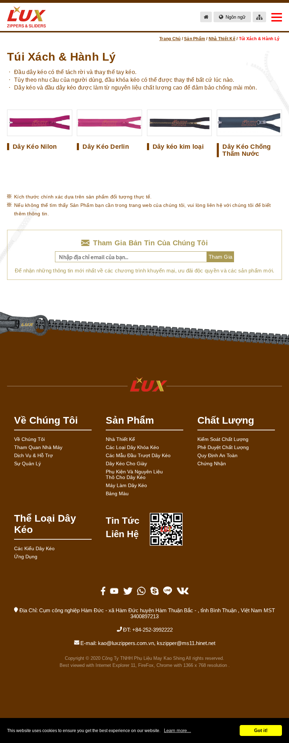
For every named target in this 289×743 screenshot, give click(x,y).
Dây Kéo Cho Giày (126, 463)
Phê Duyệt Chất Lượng (223, 447)
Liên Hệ (122, 534)
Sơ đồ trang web (259, 17)
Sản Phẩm (194, 38)
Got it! (261, 730)
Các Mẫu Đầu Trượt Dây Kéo (138, 455)
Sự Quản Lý (27, 463)
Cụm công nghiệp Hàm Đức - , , (157, 613)
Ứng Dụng (25, 556)
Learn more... (177, 730)
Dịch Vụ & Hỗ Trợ (33, 455)
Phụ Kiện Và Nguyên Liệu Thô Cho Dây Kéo (134, 474)
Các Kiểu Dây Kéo (34, 548)
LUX (144, 384)
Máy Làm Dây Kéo (126, 485)
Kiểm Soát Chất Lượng (222, 439)
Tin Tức (122, 520)
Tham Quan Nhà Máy (38, 447)
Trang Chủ (169, 38)
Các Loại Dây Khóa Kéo (132, 447)
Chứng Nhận (211, 463)
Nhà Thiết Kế (222, 38)
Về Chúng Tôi (29, 439)
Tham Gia (220, 257)
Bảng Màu (117, 493)
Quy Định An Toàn (217, 455)
